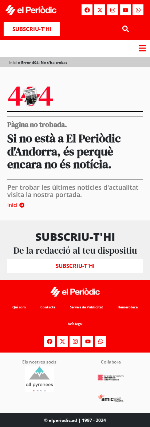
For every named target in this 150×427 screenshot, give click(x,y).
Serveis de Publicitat (86, 307)
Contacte (47, 307)
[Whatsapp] (138, 9)
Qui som (19, 307)
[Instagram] (112, 9)
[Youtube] (125, 9)
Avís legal (75, 324)
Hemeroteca (128, 307)
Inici (13, 62)
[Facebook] (87, 9)
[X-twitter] (99, 9)
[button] (125, 29)
